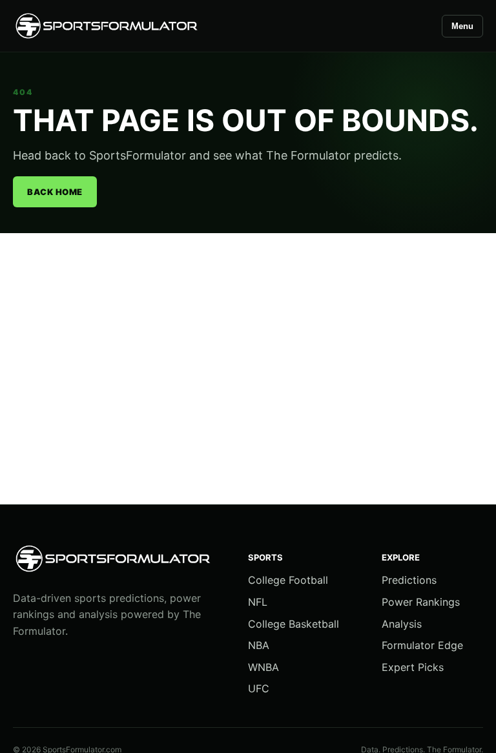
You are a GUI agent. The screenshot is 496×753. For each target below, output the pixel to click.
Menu (462, 26)
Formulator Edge (422, 645)
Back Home (55, 192)
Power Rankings (421, 601)
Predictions (409, 579)
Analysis (402, 623)
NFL (257, 601)
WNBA (263, 667)
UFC (258, 688)
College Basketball (293, 623)
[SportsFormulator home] (106, 25)
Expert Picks (413, 667)
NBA (258, 645)
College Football (288, 579)
